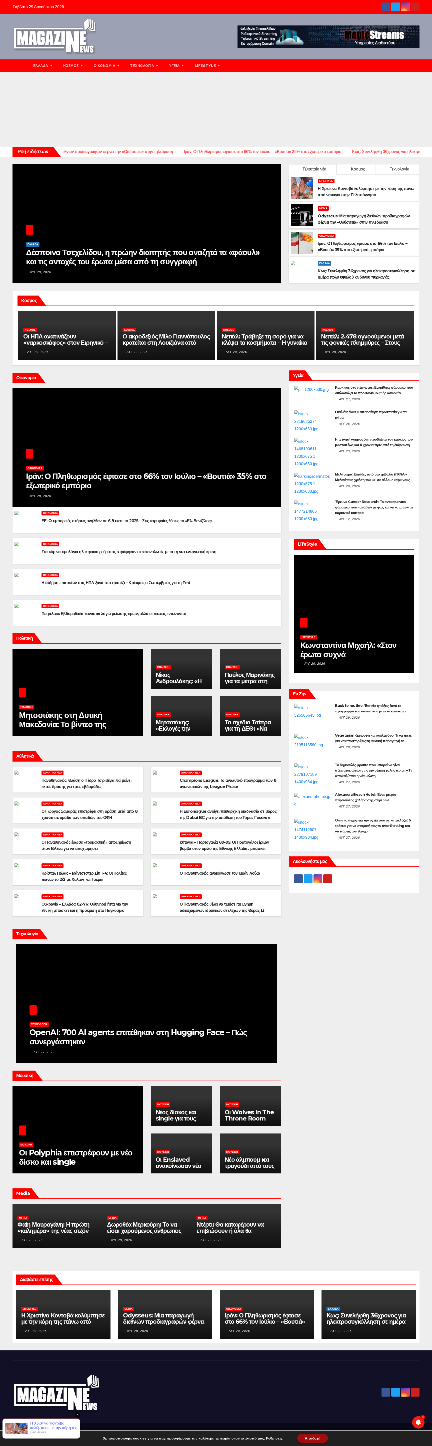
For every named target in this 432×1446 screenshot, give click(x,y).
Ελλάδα (41, 65)
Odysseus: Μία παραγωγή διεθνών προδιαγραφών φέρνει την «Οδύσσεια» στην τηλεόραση (163, 1325)
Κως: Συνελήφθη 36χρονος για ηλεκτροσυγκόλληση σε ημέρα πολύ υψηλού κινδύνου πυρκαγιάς (366, 1325)
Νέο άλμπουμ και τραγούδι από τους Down (249, 1166)
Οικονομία (105, 65)
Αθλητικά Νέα (52, 772)
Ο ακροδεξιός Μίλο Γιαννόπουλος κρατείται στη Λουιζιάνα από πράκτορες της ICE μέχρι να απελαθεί (66, 346)
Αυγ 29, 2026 (40, 272)
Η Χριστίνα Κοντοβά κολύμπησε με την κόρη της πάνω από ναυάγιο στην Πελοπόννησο (62, 1321)
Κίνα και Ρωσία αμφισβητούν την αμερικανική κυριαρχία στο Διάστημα (134, 1036)
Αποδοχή (312, 1438)
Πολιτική (26, 707)
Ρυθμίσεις (274, 1438)
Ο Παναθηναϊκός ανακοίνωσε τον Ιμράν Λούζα (220, 873)
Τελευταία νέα (314, 169)
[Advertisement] (216, 109)
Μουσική (26, 1144)
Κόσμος (71, 65)
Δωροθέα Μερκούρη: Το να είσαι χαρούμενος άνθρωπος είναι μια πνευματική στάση (55, 1231)
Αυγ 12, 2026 (349, 519)
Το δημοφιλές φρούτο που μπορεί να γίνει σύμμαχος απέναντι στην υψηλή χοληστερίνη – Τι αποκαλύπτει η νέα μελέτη (373, 770)
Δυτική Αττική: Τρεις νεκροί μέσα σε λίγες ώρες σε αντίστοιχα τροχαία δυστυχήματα (146, 256)
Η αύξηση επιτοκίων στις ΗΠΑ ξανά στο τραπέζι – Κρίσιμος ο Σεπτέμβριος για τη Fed (116, 582)
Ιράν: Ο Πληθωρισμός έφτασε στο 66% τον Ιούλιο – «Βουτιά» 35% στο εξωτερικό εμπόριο (146, 480)
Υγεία (175, 65)
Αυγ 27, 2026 (44, 1052)
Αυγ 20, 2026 (349, 486)
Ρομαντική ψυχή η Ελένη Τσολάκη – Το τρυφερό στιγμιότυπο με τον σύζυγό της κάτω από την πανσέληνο (353, 659)
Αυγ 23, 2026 (349, 451)
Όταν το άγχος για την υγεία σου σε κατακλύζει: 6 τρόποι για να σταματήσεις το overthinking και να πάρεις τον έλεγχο (373, 825)
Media (323, 208)
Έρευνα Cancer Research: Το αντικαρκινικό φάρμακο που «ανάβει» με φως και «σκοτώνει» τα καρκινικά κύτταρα (374, 507)
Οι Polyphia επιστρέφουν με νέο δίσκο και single (75, 1157)
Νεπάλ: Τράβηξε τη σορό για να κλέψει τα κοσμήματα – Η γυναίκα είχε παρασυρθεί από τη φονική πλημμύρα (165, 346)
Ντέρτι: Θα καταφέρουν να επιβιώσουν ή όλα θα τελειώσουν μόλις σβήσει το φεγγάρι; (143, 1234)
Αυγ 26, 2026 (349, 424)
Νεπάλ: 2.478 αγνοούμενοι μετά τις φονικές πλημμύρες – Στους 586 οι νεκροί (263, 342)
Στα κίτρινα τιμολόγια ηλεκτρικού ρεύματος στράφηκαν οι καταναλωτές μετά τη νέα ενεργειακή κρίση (129, 551)
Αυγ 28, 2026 (121, 1240)
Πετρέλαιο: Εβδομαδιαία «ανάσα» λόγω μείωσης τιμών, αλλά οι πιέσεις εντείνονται (114, 613)
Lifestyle (206, 65)
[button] (418, 65)
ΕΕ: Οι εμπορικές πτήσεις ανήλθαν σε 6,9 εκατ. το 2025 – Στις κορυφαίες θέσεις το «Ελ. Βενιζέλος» (127, 520)
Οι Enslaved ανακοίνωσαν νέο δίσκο (178, 1166)
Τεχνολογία (142, 65)
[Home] (20, 65)
